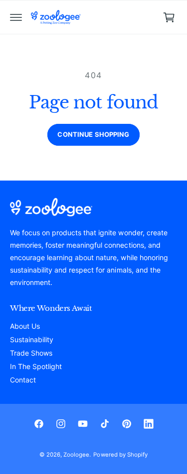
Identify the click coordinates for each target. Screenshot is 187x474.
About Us (25, 326)
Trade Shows (31, 353)
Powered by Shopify (120, 454)
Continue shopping (93, 134)
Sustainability (31, 339)
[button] (16, 17)
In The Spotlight (36, 366)
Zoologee (76, 454)
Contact (23, 380)
